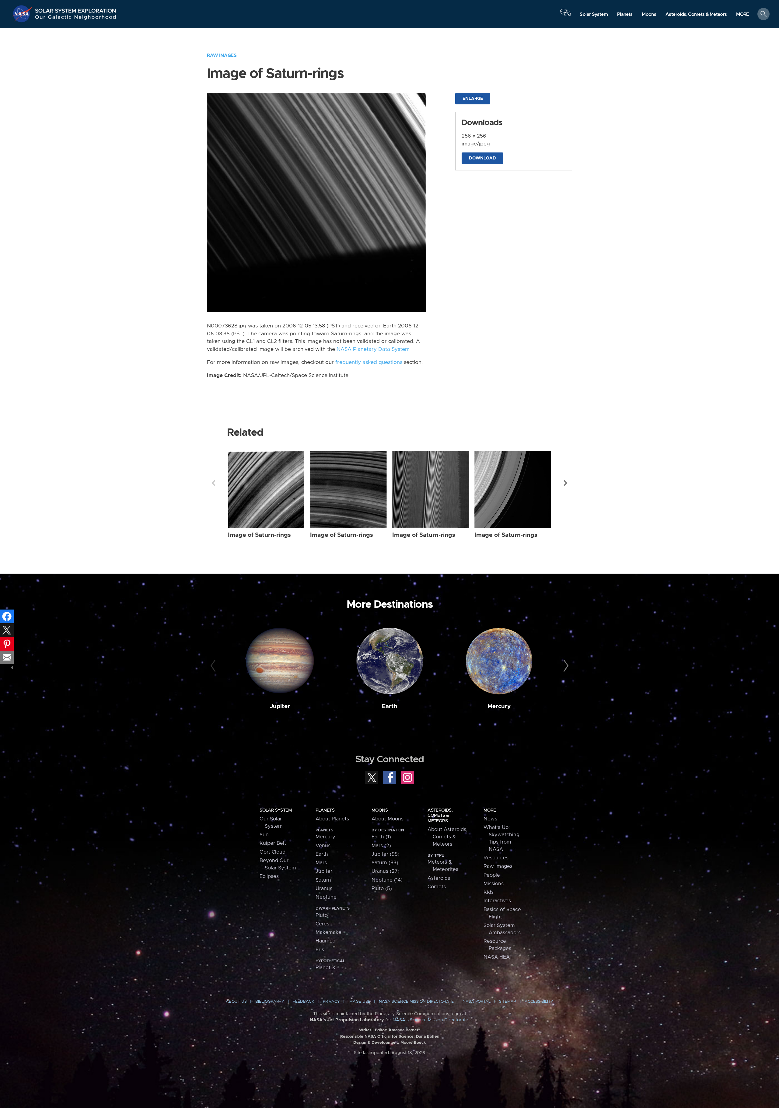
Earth (389, 706)
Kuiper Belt (273, 843)
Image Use (359, 1002)
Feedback (303, 1002)
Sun (264, 834)
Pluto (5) (382, 888)
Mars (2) (381, 845)
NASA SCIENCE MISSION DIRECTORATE (416, 1002)
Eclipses (269, 876)
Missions (494, 883)
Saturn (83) (385, 862)
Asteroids (439, 878)
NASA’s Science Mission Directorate (430, 1020)
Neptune (326, 897)
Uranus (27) (386, 871)
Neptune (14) (387, 880)
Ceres (322, 923)
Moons (380, 810)
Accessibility (539, 1002)
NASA (23, 13)
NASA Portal (477, 1002)
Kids (489, 892)
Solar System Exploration (76, 9)
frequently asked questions (368, 362)
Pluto (322, 915)
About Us (236, 1002)
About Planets (332, 818)
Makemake (328, 932)
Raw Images (221, 55)
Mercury (499, 706)
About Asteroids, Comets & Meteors (447, 837)
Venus (323, 845)
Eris (320, 949)
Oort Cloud (272, 852)
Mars (321, 862)
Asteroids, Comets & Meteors (440, 815)
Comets (437, 886)
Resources (496, 857)
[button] (743, 14)
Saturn (323, 880)
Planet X (325, 967)
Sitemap (507, 1002)
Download (482, 158)
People (492, 875)
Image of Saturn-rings (259, 535)
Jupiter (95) (386, 854)
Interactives (497, 900)
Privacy (331, 1002)
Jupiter (280, 706)
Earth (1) (381, 836)
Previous (213, 483)
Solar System (276, 810)
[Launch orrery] (565, 15)
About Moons (387, 818)
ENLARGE (473, 98)
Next (565, 483)
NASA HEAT (498, 957)
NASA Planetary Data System (373, 349)
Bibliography (269, 1002)
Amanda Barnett (404, 1030)
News (490, 818)
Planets (325, 810)
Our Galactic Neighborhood (76, 18)
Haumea (325, 940)
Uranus (324, 888)
